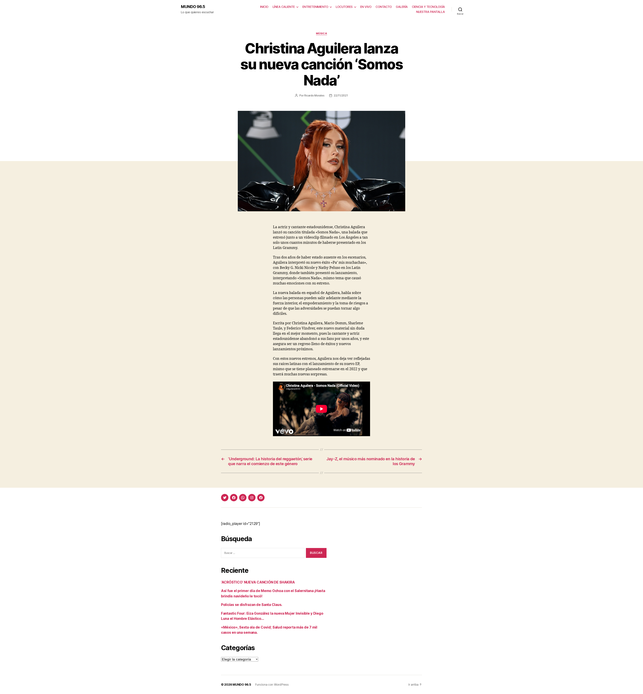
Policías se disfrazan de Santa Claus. (251, 605)
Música (321, 33)
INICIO (264, 7)
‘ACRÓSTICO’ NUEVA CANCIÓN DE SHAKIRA (258, 582)
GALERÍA (402, 7)
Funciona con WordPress (272, 684)
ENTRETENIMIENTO (315, 7)
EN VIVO (366, 7)
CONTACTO (384, 7)
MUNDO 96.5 (193, 7)
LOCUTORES (344, 7)
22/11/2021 (341, 95)
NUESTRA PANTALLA (430, 12)
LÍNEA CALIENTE (284, 7)
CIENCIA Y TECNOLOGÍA (428, 7)
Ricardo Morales (314, 95)
